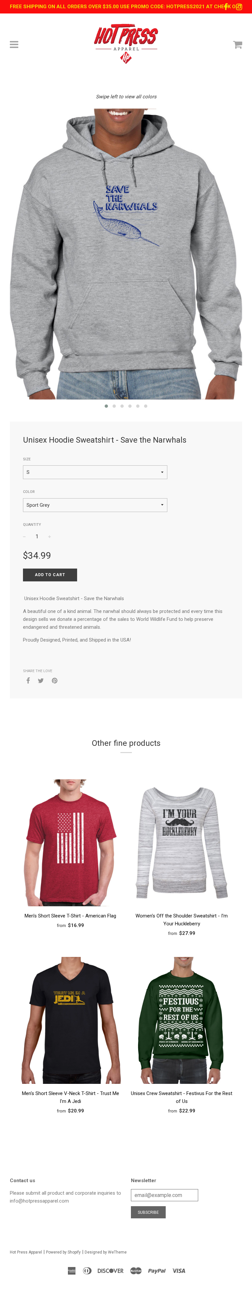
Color (29, 492)
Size (27, 459)
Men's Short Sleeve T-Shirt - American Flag (70, 916)
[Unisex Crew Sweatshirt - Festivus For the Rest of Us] (181, 1021)
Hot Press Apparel (26, 1252)
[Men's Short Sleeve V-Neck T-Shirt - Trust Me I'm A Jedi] (70, 1021)
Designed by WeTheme (106, 1252)
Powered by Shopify (63, 1252)
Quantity (32, 525)
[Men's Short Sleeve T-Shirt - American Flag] (70, 844)
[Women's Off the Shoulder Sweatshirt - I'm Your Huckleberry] (181, 844)
